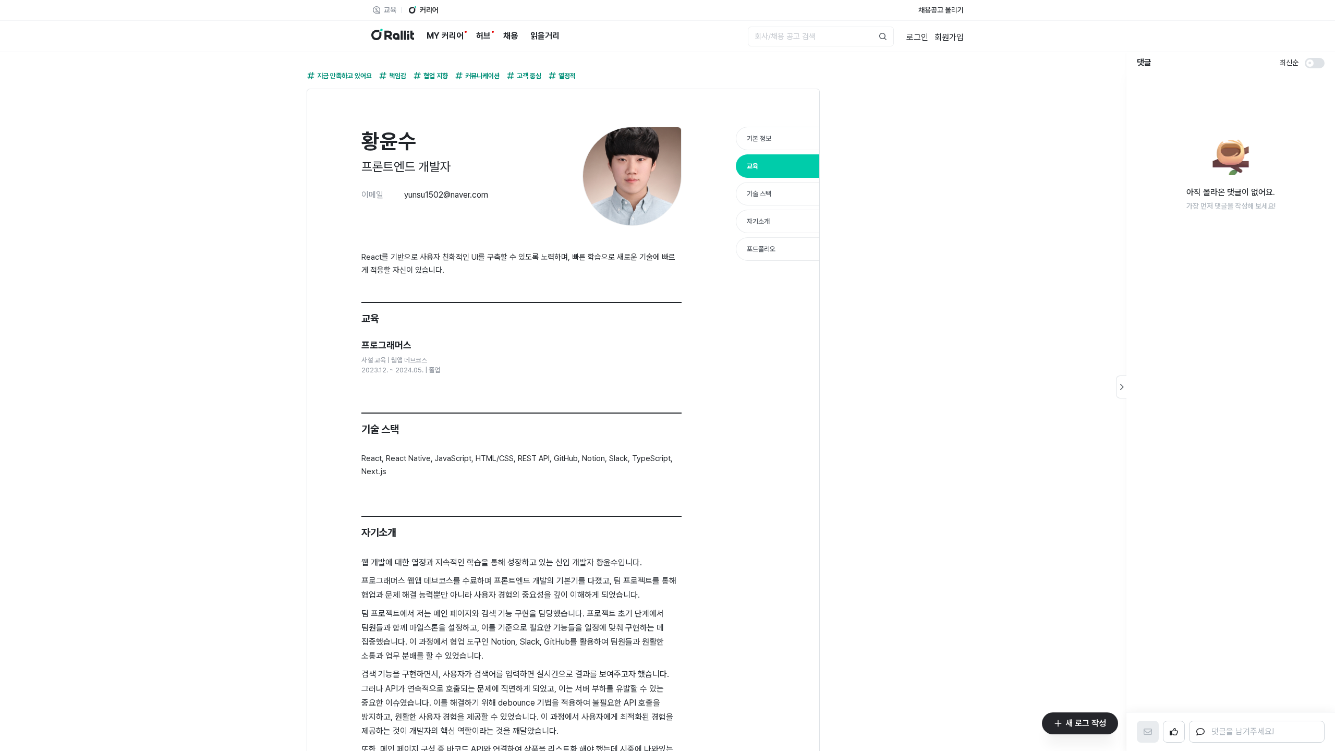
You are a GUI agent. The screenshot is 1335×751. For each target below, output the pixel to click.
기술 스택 (759, 194)
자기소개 (758, 221)
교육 (752, 166)
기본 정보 (759, 138)
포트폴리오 (761, 249)
